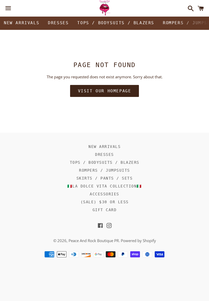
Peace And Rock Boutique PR (94, 240)
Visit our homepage (104, 91)
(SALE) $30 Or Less (105, 202)
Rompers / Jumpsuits (104, 170)
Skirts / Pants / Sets (104, 178)
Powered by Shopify (138, 240)
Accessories (104, 194)
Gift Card (105, 210)
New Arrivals (21, 22)
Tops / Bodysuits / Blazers (115, 22)
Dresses (58, 22)
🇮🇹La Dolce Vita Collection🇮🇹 (104, 186)
